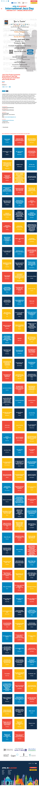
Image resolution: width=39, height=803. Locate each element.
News (3, 771)
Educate (9, 772)
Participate (10, 770)
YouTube (8, 1)
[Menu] (1, 8)
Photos (3, 772)
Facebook (1, 1)
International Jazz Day (19, 8)
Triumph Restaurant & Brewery (8, 120)
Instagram (3, 1)
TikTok (6, 1)
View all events (5, 127)
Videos (9, 771)
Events (3, 770)
